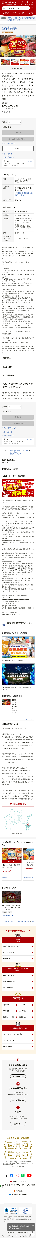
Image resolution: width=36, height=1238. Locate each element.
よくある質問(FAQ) (18, 1100)
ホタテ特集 (22, 1011)
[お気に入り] (32, 1234)
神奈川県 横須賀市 (8, 915)
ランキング (22, 13)
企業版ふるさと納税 (19, 1194)
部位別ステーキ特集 (8, 1017)
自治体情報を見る (19, 804)
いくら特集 (22, 1005)
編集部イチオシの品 (8, 975)
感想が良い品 (6, 958)
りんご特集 (6, 1011)
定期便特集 (22, 1017)
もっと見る (29, 719)
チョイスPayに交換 (8, 1040)
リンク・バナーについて (10, 1236)
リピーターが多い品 (8, 952)
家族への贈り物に (8, 1046)
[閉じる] (33, 1226)
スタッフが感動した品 (9, 981)
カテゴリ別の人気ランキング (11, 946)
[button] (32, 8)
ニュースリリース (22, 1232)
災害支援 (19, 1191)
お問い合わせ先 (9, 157)
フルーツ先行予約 (8, 987)
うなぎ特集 (6, 1005)
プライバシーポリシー (27, 1236)
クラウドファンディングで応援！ (12, 1034)
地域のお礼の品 (15, 450)
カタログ (25, 450)
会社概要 (11, 1232)
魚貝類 (12, 454)
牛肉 (15, 452)
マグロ (19, 454)
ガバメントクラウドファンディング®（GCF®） (18, 1186)
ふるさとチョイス (19, 1181)
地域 (14, 13)
